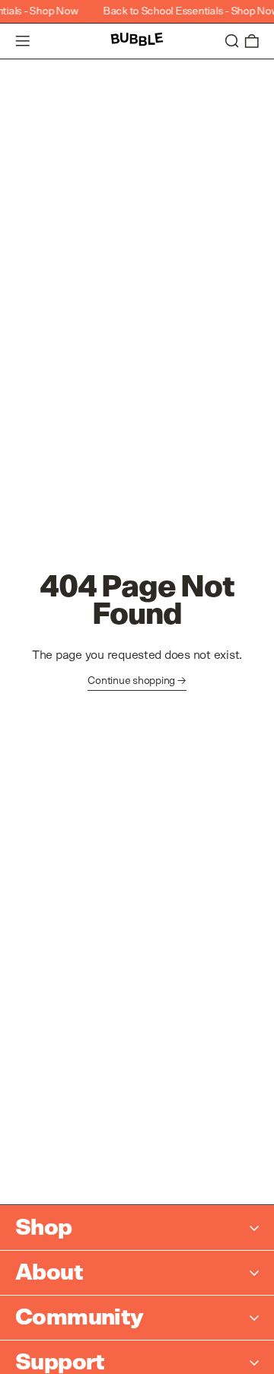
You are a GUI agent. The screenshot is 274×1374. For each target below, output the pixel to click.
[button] (232, 41)
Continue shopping (131, 681)
